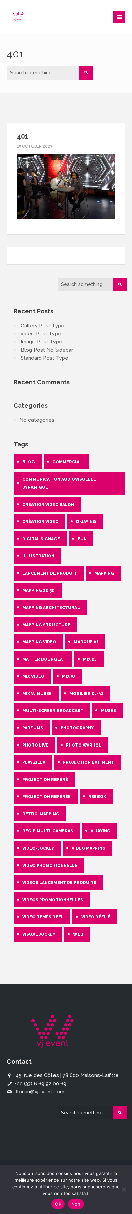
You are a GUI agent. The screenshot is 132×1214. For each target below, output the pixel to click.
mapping (104, 573)
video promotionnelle (50, 865)
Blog (28, 462)
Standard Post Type (44, 358)
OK (58, 1204)
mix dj (90, 659)
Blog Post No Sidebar (47, 350)
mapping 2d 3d (38, 590)
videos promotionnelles (52, 900)
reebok (97, 796)
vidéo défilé (96, 917)
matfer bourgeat (43, 659)
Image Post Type (41, 342)
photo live (35, 745)
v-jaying (100, 831)
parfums (32, 728)
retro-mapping (40, 814)
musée (108, 710)
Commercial (67, 462)
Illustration (38, 556)
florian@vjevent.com (40, 1092)
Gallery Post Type (42, 326)
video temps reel (43, 917)
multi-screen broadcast (52, 710)
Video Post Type (40, 334)
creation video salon (48, 504)
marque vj (86, 642)
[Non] (123, 1189)
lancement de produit (49, 573)
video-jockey (38, 848)
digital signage (41, 539)
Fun (82, 539)
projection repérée (46, 796)
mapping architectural (51, 607)
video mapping (89, 848)
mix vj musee (37, 693)
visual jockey (39, 934)
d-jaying (86, 521)
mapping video (39, 642)
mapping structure (46, 625)
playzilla (33, 762)
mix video (33, 676)
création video (40, 521)
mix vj (68, 676)
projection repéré (45, 779)
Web (78, 934)
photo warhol (84, 745)
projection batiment (88, 762)
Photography (77, 728)
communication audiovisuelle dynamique (59, 483)
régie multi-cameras (47, 831)
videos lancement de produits (59, 882)
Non (76, 1204)
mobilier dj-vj (86, 693)
